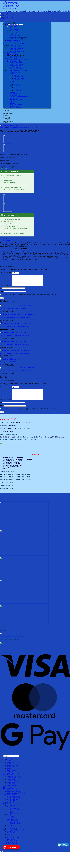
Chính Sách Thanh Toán (10, 3)
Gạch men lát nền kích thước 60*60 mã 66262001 (15, 344)
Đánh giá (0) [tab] (7, 240)
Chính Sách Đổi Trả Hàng (11, 5)
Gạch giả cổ (14, 28)
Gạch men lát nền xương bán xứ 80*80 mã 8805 (14, 326)
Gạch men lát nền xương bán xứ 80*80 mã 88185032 (16, 317)
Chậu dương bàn (19, 89)
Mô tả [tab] (5, 238)
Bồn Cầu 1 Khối (18, 75)
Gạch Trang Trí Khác (16, 38)
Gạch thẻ (13, 34)
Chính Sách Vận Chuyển (11, 6)
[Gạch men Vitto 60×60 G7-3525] (7, 151)
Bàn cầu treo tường (19, 80)
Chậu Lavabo (14, 106)
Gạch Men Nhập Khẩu (17, 51)
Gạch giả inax (14, 29)
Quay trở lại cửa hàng (10, 58)
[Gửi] (7, 26)
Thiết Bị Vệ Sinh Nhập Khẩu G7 (19, 97)
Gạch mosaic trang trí (16, 58)
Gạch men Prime (15, 45)
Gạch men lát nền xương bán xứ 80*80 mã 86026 (15, 353)
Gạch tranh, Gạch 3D (16, 37)
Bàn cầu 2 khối (18, 76)
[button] (8, 27)
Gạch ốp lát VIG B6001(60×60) (9, 362)
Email (2, 291)
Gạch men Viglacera (16, 48)
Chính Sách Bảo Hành (10, 2)
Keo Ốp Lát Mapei (15, 65)
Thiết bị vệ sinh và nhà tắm (17, 70)
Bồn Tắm (13, 103)
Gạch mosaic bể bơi (16, 56)
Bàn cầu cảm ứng (19, 78)
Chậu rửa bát (14, 93)
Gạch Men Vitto (15, 49)
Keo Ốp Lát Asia (15, 67)
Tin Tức (5, 112)
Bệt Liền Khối (14, 98)
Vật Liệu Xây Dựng (13, 127)
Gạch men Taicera (15, 46)
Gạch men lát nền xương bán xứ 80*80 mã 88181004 (16, 371)
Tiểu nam (16, 83)
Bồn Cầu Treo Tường (16, 104)
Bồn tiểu (12, 81)
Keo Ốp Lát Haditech (16, 69)
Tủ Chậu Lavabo (15, 72)
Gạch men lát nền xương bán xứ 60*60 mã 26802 (15, 309)
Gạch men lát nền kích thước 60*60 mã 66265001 (15, 335)
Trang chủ (3, 127)
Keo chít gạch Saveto (16, 64)
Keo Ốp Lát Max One (16, 62)
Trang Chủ (6, 110)
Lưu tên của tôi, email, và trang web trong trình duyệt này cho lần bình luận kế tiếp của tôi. (29, 294)
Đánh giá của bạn (6, 272)
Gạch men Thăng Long (17, 43)
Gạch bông (13, 26)
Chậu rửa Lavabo (15, 86)
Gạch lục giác (14, 32)
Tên (1, 288)
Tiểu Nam (13, 101)
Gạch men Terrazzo (16, 42)
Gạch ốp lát (12, 40)
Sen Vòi (12, 92)
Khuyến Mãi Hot (8, 113)
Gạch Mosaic (13, 54)
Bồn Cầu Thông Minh (16, 100)
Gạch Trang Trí (14, 25)
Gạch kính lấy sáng (16, 31)
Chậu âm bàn (18, 87)
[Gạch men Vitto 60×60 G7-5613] (7, 143)
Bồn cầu (12, 73)
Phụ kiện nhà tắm (15, 95)
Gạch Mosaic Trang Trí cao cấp (19, 59)
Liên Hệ (5, 115)
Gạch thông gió (14, 35)
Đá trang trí (13, 53)
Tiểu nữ (16, 84)
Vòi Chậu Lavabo (15, 107)
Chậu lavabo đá (18, 90)
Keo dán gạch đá (15, 61)
